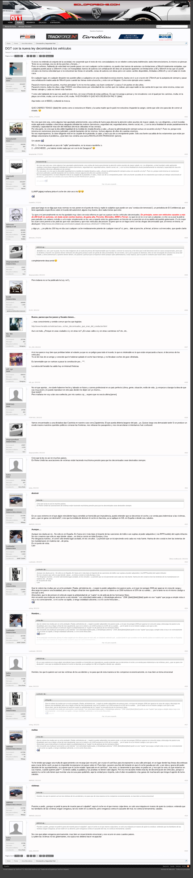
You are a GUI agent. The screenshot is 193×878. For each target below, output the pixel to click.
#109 (186, 417)
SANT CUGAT (21, 558)
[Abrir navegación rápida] (186, 43)
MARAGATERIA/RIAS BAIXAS (16, 311)
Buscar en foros (10, 26)
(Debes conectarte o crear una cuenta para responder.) (170, 856)
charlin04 (10, 176)
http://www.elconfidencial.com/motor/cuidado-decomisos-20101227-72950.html (76, 224)
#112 (186, 524)
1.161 (23, 304)
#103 (186, 202)
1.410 (23, 591)
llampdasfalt (11, 139)
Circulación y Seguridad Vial (20, 52)
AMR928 (9, 510)
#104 (186, 238)
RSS (188, 866)
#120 (186, 851)
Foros (19, 23)
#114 (186, 608)
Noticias (178, 866)
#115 (186, 651)
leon (24, 274)
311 (24, 377)
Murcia (23, 188)
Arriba (184, 866)
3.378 (23, 269)
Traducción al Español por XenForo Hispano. (54, 869)
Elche (23, 151)
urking (8, 584)
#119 (186, 815)
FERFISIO (10, 404)
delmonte (10, 225)
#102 (186, 154)
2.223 (23, 554)
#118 (186, 780)
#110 (186, 453)
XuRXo (42, 52)
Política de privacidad (183, 869)
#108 (186, 382)
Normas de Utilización (168, 869)
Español (6, 866)
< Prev (17, 56)
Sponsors (166, 866)
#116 (186, 686)
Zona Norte (22, 487)
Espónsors (55, 22)
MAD (23, 237)
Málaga (23, 522)
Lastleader (10, 546)
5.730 (23, 518)
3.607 (23, 184)
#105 (186, 275)
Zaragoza (22, 346)
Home (10, 22)
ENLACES (42, 22)
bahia (8, 475)
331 (24, 86)
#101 (186, 117)
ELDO (8, 297)
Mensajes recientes (25, 26)
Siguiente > (49, 56)
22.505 (23, 232)
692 (24, 146)
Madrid (23, 91)
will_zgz (9, 369)
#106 (186, 310)
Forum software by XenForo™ (21, 869)
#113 (186, 562)
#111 (186, 488)
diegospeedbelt (12, 262)
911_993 (9, 334)
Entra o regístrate (180, 2)
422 (24, 412)
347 (24, 482)
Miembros (30, 22)
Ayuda (172, 866)
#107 (186, 347)
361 (24, 341)
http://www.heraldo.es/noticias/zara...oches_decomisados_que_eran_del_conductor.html (69, 326)
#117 (186, 724)
